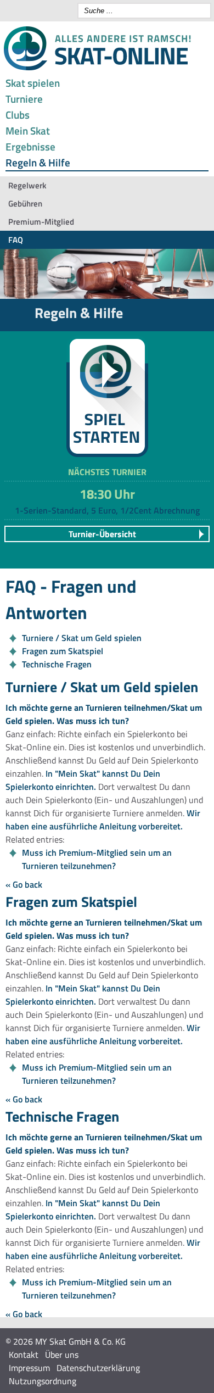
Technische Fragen (57, 664)
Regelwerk (27, 185)
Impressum (29, 1367)
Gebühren (25, 203)
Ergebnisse (30, 146)
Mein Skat (27, 130)
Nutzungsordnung (42, 1381)
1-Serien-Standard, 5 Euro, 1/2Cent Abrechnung (107, 510)
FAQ (15, 239)
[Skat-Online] (97, 68)
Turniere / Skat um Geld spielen (82, 637)
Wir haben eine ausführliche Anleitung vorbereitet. (102, 819)
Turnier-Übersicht (102, 534)
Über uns (61, 1354)
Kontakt (23, 1354)
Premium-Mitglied (41, 221)
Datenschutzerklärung (98, 1367)
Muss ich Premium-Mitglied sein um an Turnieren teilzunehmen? (97, 859)
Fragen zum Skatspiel (62, 651)
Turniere (24, 99)
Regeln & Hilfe (37, 162)
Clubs (17, 114)
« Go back (23, 884)
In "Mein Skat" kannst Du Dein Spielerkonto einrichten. (82, 780)
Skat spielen (32, 83)
